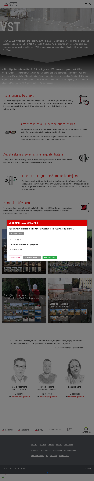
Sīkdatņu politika (16, 233)
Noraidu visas (15, 257)
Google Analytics (16, 249)
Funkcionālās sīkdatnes (18, 240)
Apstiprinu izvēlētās (32, 257)
